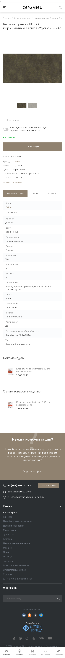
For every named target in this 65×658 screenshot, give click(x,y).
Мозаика (8, 547)
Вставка (7, 539)
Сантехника (9, 530)
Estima (17, 161)
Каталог (8, 506)
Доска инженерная (13, 525)
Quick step (8, 534)
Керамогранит (11, 512)
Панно (6, 552)
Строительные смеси (14, 570)
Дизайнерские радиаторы (17, 521)
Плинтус (7, 556)
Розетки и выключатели (16, 565)
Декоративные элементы (16, 543)
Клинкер (7, 517)
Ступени (7, 574)
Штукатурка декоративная (17, 578)
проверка (8, 561)
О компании (10, 587)
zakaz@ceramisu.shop (19, 491)
